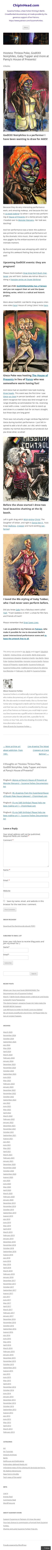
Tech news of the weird (12, 1477)
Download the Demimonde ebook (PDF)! (19, 926)
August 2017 (8, 1293)
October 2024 (8, 1038)
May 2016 (7, 1342)
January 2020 (8, 1200)
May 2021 (7, 1148)
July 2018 (6, 1258)
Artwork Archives (10, 1454)
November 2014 (9, 1387)
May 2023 (7, 1080)
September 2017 (9, 1290)
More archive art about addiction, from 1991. (13, 750)
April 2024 (7, 1051)
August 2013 (8, 1413)
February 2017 (9, 1313)
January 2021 (8, 1161)
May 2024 (7, 1048)
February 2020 (9, 1196)
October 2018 (8, 1248)
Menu (26, 27)
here (15, 305)
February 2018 (9, 1274)
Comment (8, 840)
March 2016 (7, 1348)
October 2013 (8, 1406)
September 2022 (9, 1100)
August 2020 (8, 1177)
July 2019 (6, 1219)
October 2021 (8, 1132)
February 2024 (9, 1058)
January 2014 (8, 1396)
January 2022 (8, 1122)
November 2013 (9, 1403)
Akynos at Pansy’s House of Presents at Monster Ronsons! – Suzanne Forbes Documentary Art (25, 783)
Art (24, 651)
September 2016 (9, 1329)
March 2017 (7, 1309)
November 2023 (9, 1067)
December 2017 (9, 1280)
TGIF (5, 613)
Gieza (5, 396)
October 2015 (8, 1364)
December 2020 (9, 1164)
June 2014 (7, 1393)
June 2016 (7, 1338)
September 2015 (9, 1367)
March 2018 (7, 1271)
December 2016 (9, 1319)
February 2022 (9, 1119)
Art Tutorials (8, 1451)
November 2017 (9, 1284)
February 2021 (9, 1158)
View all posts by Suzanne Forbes (17, 726)
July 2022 (6, 1103)
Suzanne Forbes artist (11, 668)
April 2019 (7, 1229)
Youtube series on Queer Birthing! (25, 279)
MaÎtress (12, 526)
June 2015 (7, 1377)
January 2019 (8, 1238)
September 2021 (9, 1135)
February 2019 (9, 1235)
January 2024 (8, 1061)
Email (6, 880)
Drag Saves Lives (31, 622)
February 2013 (9, 1432)
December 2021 (9, 1125)
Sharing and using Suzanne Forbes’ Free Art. (20, 1529)
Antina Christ (16, 655)
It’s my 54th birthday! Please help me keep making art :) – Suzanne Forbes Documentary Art (25, 815)
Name (6, 870)
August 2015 (8, 1371)
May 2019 (7, 1225)
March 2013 (7, 1429)
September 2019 (9, 1213)
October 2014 (8, 1390)
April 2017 (7, 1306)
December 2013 (9, 1400)
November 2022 (9, 1093)
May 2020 (7, 1187)
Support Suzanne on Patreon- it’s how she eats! (22, 1519)
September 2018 (9, 1251)
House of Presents (17, 217)
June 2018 (7, 1261)
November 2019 (9, 1206)
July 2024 (6, 1045)
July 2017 (6, 1296)
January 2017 (8, 1316)
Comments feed (9, 1500)
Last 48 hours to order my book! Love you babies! (22, 1009)
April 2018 (7, 1267)
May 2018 (7, 1264)
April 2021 (7, 1151)
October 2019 (8, 1209)
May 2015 (7, 1380)
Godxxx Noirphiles (15, 661)
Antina (31, 519)
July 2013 (6, 1416)
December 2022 (9, 1090)
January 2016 (8, 1354)
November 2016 (9, 1322)
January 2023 (8, 1087)
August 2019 (8, 1216)
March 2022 (7, 1116)
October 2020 (8, 1171)
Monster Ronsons (26, 220)
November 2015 (9, 1361)
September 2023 (9, 1074)
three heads (8, 393)
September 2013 (9, 1409)
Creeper (20, 526)
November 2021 (9, 1129)
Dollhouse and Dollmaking (13, 1461)
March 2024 (7, 1054)
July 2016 (6, 1335)
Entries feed (8, 1496)
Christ (37, 519)
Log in (5, 1493)
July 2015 (6, 1374)
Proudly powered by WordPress (14, 1545)
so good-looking (12, 213)
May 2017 (7, 1303)
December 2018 (9, 1242)
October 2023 (8, 1071)
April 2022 (7, 1113)
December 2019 (9, 1203)
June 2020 (7, 1184)
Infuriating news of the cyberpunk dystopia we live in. (24, 1467)
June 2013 (7, 1419)
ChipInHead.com (26, 5)
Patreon (38, 629)
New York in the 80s (11, 1474)
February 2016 (9, 1351)
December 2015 (9, 1358)
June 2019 (7, 1222)
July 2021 (6, 1142)
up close (12, 396)
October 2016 (8, 1325)
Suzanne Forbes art (36, 664)
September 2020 (9, 1174)
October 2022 (8, 1096)
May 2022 (7, 1109)
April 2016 (7, 1345)
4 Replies (6, 66)
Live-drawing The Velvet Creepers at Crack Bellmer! (38, 750)
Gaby (18, 609)
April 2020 (7, 1190)
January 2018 (8, 1277)
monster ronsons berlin (32, 661)
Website (6, 891)
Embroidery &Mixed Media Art (15, 1464)
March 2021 (7, 1154)
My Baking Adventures (12, 1471)
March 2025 (7, 1032)
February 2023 (9, 1084)
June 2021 (7, 1145)
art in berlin (26, 655)
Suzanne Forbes (39, 671)
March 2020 (7, 1193)
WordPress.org (9, 1503)
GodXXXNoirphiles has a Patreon (32, 286)
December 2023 (9, 1064)
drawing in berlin (28, 658)
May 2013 (7, 1422)
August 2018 (8, 1254)
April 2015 (7, 1384)
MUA (26, 519)
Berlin (28, 651)
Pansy (29, 379)
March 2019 (7, 1232)
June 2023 (7, 1077)
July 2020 (6, 1180)
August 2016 (8, 1332)
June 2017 (7, 1300)
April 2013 (7, 1425)
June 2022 (7, 1106)
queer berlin (23, 664)
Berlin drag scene (38, 655)
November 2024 (9, 1035)
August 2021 (8, 1138)
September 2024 (9, 1042)
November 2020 (9, 1167)
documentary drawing (12, 658)
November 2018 (9, 1245)
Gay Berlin (40, 658)
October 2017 (8, 1287)
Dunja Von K (37, 522)
